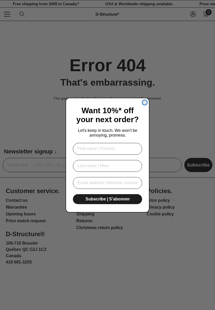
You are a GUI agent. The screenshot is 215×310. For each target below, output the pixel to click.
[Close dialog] (144, 102)
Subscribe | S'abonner (107, 199)
